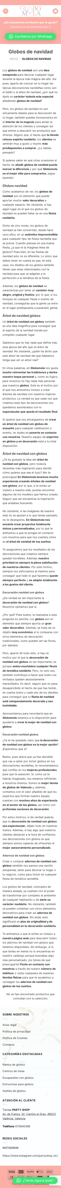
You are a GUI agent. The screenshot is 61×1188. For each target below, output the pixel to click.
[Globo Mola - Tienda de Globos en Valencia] (30, 11)
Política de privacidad (16, 1031)
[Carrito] (55, 11)
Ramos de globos (14, 1064)
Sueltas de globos (14, 1091)
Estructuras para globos (18, 1084)
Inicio (14, 59)
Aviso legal (9, 1025)
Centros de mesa (13, 1071)
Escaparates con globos (18, 1077)
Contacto (9, 1044)
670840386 (22, 1126)
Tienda (29, 1114)
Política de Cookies (15, 1038)
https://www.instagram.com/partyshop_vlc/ (30, 1155)
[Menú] (5, 11)
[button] (30, 36)
